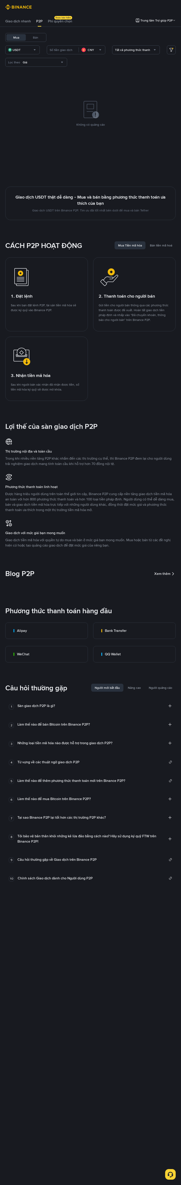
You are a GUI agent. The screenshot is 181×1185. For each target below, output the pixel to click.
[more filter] (171, 49)
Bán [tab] (35, 37)
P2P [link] (39, 21)
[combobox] (22, 49)
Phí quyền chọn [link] (60, 21)
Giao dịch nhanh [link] (18, 21)
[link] (46, 631)
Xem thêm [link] (162, 573)
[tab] (18, 21)
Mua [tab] (16, 37)
